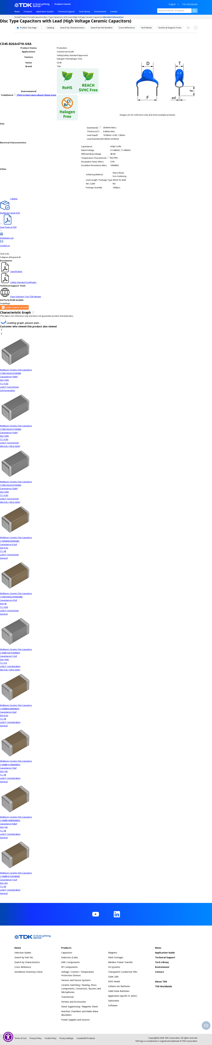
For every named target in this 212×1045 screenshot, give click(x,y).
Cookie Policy (50, 1038)
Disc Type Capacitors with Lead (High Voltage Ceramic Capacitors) (74, 17)
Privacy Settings (66, 1038)
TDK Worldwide (190, 4)
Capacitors (39, 17)
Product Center (62, 4)
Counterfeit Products (86, 1038)
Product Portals (27, 17)
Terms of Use (20, 1038)
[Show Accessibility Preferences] (8, 1037)
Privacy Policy (35, 1038)
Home (17, 17)
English (172, 4)
